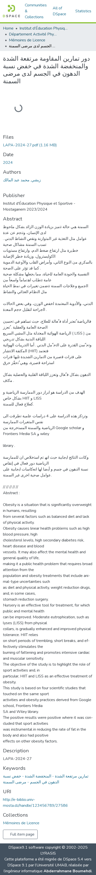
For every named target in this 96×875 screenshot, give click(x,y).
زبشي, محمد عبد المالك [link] (22, 180)
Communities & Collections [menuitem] (36, 11)
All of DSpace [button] (59, 11)
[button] (11, 11)
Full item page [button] (21, 834)
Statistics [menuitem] (83, 11)
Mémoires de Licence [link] (27, 40)
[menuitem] (61, 11)
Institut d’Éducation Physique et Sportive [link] (44, 28)
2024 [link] (8, 162)
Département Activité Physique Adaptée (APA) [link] (33, 34)
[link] (48, 145)
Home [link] (8, 28)
